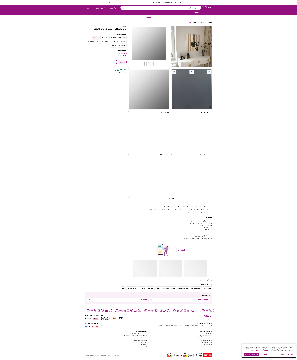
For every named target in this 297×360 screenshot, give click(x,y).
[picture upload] (162, 250)
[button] (165, 2)
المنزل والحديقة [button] (207, 288)
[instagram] (97, 326)
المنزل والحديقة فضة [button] (196, 288)
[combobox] (160, 8)
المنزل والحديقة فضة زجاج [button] (169, 288)
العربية (106, 2)
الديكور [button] (158, 288)
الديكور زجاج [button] (142, 288)
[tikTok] (89, 326)
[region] (269, 351)
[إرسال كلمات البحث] (123, 7)
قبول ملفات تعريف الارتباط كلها (251, 354)
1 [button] (124, 54)
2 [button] (119, 54)
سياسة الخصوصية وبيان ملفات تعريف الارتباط (260, 350)
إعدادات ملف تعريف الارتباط (140, 340)
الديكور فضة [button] (150, 288)
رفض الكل (265, 354)
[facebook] (100, 326)
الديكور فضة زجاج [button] (132, 288)
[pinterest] (93, 326)
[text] (120, 70)
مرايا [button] (123, 288)
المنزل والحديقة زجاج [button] (183, 288)
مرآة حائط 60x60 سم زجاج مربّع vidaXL (110, 29)
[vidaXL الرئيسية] (207, 7)
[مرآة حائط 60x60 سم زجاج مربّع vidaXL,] (149, 46)
